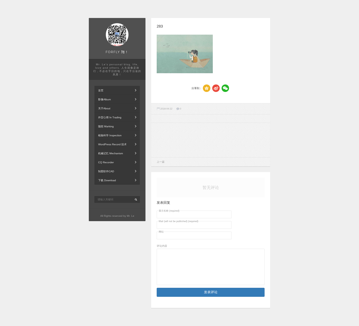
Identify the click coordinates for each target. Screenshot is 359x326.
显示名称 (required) (169, 210)
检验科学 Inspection (110, 135)
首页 (100, 90)
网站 (161, 231)
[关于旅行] (173, 140)
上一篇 (161, 161)
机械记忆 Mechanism (110, 153)
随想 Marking (106, 126)
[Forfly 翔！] (117, 34)
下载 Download (107, 180)
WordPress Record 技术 (112, 144)
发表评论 (210, 292)
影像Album (104, 99)
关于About (104, 108)
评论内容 (162, 245)
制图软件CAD (106, 171)
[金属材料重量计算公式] (210, 140)
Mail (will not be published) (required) (178, 221)
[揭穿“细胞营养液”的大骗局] (248, 140)
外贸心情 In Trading (109, 117)
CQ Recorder (106, 162)
